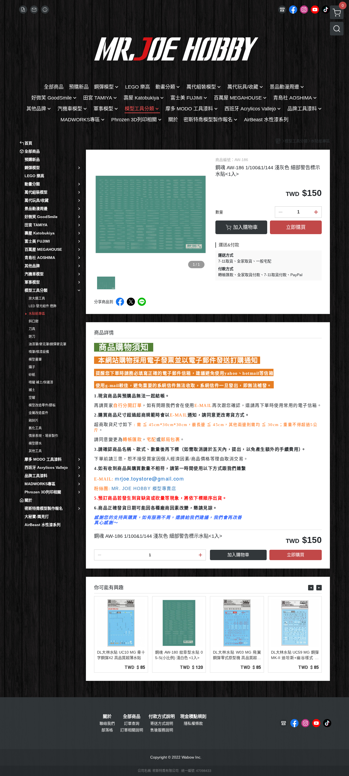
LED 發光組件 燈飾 (42, 306)
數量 (219, 212)
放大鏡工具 (37, 298)
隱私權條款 (193, 723)
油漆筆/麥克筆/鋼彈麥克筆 (47, 344)
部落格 (107, 730)
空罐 (32, 398)
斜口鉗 (33, 321)
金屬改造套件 (38, 413)
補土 (32, 390)
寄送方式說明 (161, 723)
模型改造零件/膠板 (42, 405)
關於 (107, 716)
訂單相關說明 (131, 730)
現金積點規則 (193, 716)
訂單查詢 (131, 723)
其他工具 (35, 451)
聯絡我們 (107, 723)
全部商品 (131, 716)
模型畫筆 (35, 359)
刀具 (32, 329)
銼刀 (32, 337)
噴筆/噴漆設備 (39, 352)
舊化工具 (35, 428)
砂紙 (32, 375)
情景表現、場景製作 (43, 436)
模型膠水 (35, 443)
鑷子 (32, 367)
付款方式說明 (162, 716)
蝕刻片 (33, 420)
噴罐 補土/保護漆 (41, 382)
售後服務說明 (161, 730)
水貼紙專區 (37, 314)
